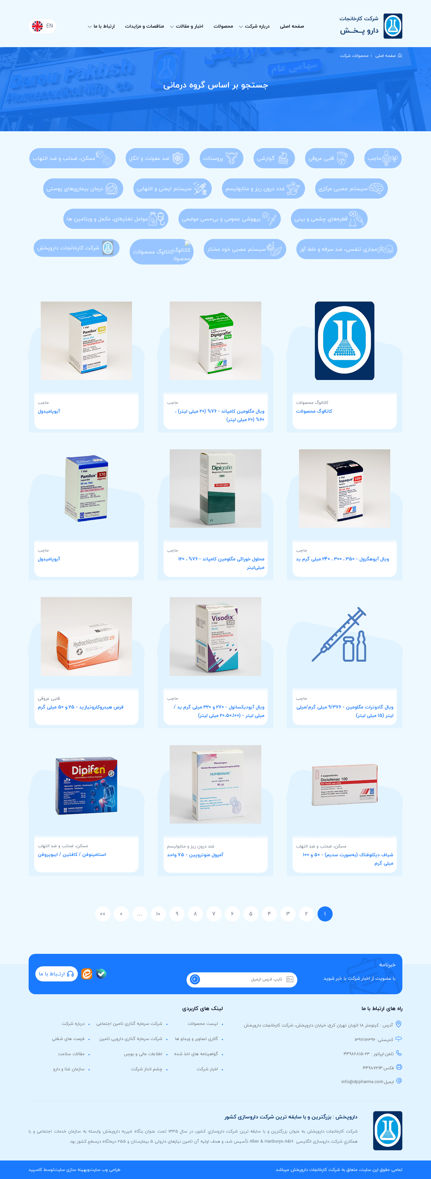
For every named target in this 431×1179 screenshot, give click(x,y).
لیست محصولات (203, 1023)
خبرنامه (387, 965)
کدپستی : (384, 1039)
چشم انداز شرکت (146, 1069)
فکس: (388, 1068)
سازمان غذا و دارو (69, 1069)
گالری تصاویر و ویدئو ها (196, 1038)
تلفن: (389, 1053)
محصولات (223, 26)
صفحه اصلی (292, 26)
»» (102, 913)
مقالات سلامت (71, 1053)
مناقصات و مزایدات (144, 26)
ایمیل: (388, 1081)
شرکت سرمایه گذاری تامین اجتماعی (129, 1023)
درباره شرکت (257, 26)
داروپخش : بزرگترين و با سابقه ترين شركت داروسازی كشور (291, 1117)
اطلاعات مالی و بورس (143, 1053)
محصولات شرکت (354, 55)
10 (158, 913)
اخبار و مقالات (189, 26)
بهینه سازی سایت (71, 1169)
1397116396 (365, 1039)
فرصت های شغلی (68, 1038)
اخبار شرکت (207, 1069)
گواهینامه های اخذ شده (196, 1053)
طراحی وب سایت (105, 1169)
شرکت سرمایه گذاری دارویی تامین (130, 1038)
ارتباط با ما (104, 26)
